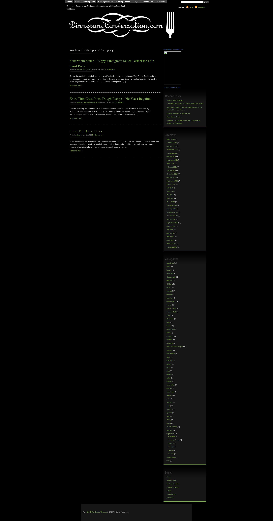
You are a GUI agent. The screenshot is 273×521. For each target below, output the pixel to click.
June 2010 (170, 191)
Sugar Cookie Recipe (174, 117)
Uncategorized (172, 427)
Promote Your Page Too (172, 87)
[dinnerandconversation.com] (173, 84)
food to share (171, 308)
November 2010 (172, 174)
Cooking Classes (123, 2)
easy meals (91, 102)
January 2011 (171, 170)
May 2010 (170, 195)
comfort (79, 69)
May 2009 (170, 236)
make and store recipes (175, 346)
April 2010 (170, 198)
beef (168, 266)
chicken (169, 284)
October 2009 (171, 219)
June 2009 (170, 233)
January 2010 (171, 209)
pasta (168, 364)
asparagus (171, 436)
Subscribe (161, 2)
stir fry (169, 420)
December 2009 (172, 212)
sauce (89, 69)
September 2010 (172, 181)
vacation (169, 430)
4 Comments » (110, 69)
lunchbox (170, 343)
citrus (168, 287)
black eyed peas (173, 440)
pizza (84, 69)
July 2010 (170, 188)
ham (168, 322)
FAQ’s (136, 2)
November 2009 (172, 216)
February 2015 (172, 142)
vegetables (170, 434)
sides (168, 399)
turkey (169, 423)
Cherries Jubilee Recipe (175, 100)
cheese (169, 280)
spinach (169, 413)
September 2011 (172, 160)
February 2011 (172, 167)
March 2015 (171, 139)
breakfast (170, 273)
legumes (169, 340)
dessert (169, 294)
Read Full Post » (76, 86)
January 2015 (171, 146)
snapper (169, 402)
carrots (170, 450)
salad (168, 378)
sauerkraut (170, 392)
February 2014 (172, 153)
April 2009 (170, 240)
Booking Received (105, 2)
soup (168, 406)
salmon (169, 381)
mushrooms (171, 353)
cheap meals (171, 277)
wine (168, 461)
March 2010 (171, 202)
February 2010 (172, 205)
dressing (169, 298)
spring (169, 416)
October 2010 (171, 177)
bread (78, 102)
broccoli (170, 443)
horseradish (171, 329)
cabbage (171, 447)
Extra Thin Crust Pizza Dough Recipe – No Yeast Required (110, 98)
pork (168, 371)
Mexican (169, 350)
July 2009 (170, 229)
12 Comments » (118, 102)
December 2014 (172, 149)
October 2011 (171, 156)
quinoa (169, 374)
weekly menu (171, 457)
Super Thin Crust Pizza (86, 131)
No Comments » (98, 135)
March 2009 (171, 243)
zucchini (171, 454)
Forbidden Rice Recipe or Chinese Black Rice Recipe (185, 103)
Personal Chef (147, 2)
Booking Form (89, 2)
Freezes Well (171, 312)
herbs (168, 326)
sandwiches (171, 385)
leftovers (169, 336)
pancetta (169, 360)
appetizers (170, 263)
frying (168, 315)
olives (168, 357)
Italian (168, 333)
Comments (201, 7)
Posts (191, 7)
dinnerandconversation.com (173, 49)
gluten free (170, 319)
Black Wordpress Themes (97, 512)
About (77, 2)
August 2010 (171, 184)
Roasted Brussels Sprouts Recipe (178, 113)
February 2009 (172, 247)
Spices (169, 409)
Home (69, 2)
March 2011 (171, 163)
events (169, 305)
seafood (169, 395)
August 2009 (171, 226)
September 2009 (172, 223)
